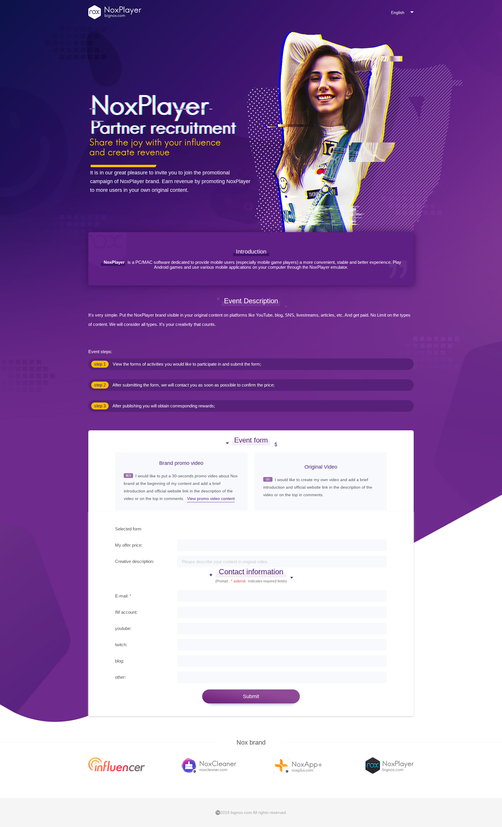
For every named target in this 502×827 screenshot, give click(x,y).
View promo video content (211, 498)
